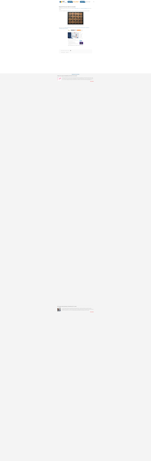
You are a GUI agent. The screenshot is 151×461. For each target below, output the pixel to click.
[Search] (93, 2)
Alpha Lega (76, 8)
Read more (92, 81)
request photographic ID (84, 8)
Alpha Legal (63, 52)
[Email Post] (70, 50)
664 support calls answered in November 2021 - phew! (67, 306)
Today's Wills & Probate (68, 27)
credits (68, 10)
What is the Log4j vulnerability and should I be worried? (67, 75)
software (67, 52)
